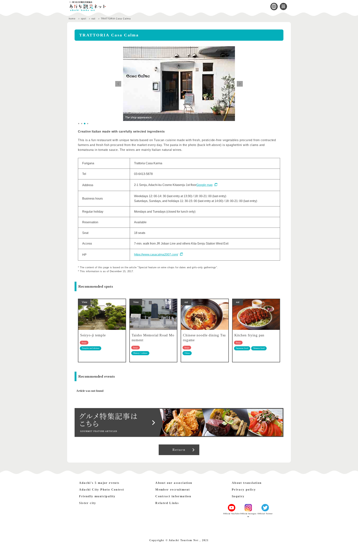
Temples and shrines (90, 348)
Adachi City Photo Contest (101, 489)
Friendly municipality (97, 496)
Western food (259, 348)
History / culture (140, 353)
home (72, 18)
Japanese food (242, 348)
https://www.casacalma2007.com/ (156, 254)
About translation (247, 482)
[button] (118, 84)
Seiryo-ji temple (93, 335)
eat (93, 18)
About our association (173, 482)
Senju (84, 342)
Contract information (173, 496)
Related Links (167, 503)
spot (83, 18)
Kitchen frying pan (249, 335)
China (187, 353)
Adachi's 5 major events (99, 482)
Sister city (87, 503)
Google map (204, 184)
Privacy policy (244, 489)
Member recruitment (172, 489)
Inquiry (238, 496)
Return (179, 450)
